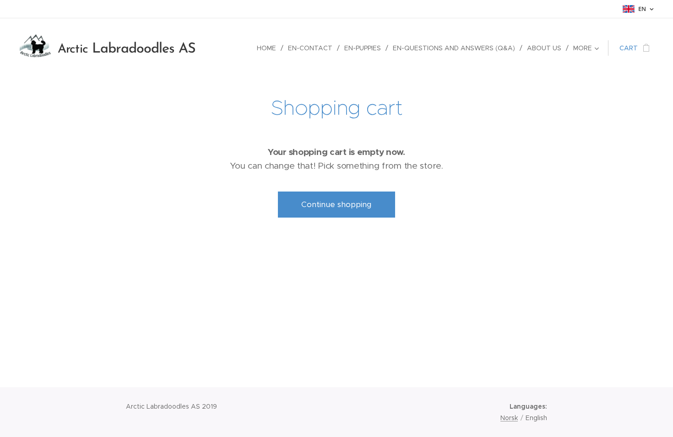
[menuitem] (269, 48)
